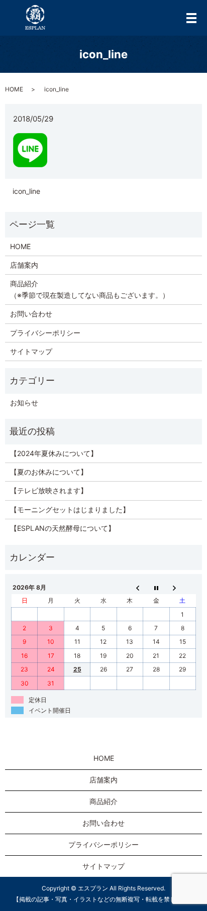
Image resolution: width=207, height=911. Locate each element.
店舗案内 (24, 265)
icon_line (26, 191)
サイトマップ (31, 351)
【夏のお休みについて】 (48, 472)
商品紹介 (103, 801)
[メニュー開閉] (191, 18)
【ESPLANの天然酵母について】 (62, 528)
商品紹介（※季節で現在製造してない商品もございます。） (89, 289)
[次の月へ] (182, 587)
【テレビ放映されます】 (48, 490)
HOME (14, 89)
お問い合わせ (31, 313)
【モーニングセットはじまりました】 (70, 509)
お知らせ (24, 402)
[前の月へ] (130, 587)
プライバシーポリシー (45, 332)
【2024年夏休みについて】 (53, 453)
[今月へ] (156, 587)
